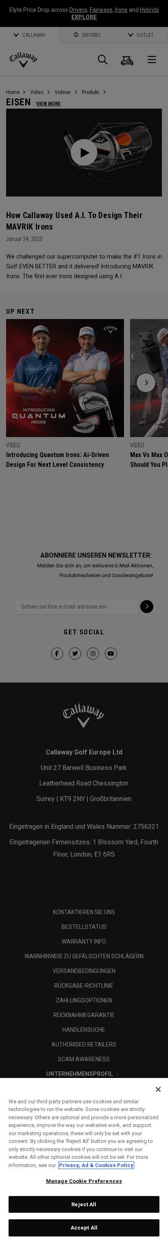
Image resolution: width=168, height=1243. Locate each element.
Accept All (84, 1228)
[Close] (158, 1089)
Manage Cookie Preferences (84, 1181)
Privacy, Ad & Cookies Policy (96, 1165)
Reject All (83, 1204)
